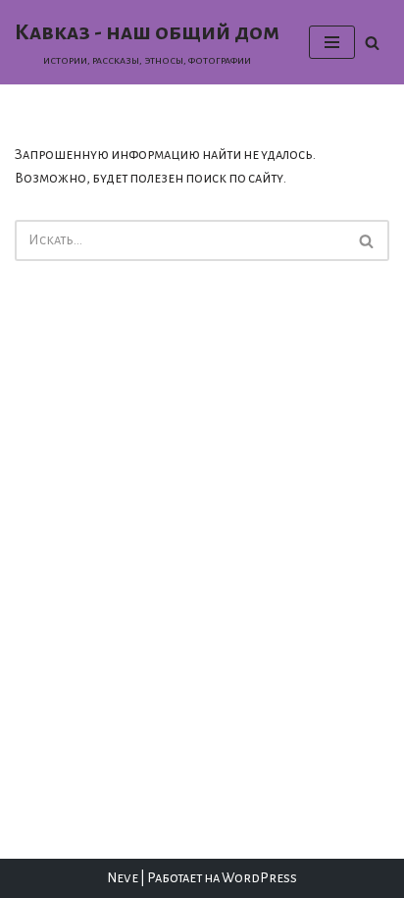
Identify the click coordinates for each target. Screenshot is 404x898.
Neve (122, 878)
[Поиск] (372, 42)
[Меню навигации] (332, 42)
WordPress (259, 878)
